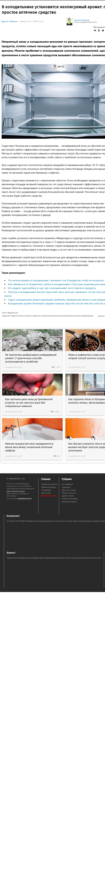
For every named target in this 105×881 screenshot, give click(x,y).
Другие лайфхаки (9, 21)
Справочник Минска (49, 484)
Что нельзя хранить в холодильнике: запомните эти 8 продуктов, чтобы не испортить (56, 280)
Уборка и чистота (69, 493)
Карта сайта (46, 493)
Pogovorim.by (14, 479)
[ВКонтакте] (95, 30)
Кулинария (66, 487)
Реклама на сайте (48, 496)
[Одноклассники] (98, 30)
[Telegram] (102, 30)
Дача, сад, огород (69, 490)
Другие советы (68, 496)
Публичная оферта (48, 487)
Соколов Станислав (81, 20)
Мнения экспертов (69, 502)
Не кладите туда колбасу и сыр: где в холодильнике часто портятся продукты (52, 288)
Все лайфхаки (67, 484)
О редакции (46, 490)
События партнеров (70, 499)
